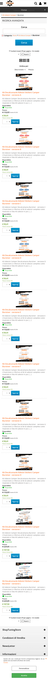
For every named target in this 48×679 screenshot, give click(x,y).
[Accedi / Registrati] (40, 3)
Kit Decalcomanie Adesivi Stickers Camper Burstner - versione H (20, 473)
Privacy (5, 662)
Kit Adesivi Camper (25, 35)
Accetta (24, 675)
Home (15, 35)
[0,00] (45, 3)
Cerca (24, 26)
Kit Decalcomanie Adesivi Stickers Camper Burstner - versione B (20, 148)
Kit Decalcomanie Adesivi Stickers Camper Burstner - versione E (20, 310)
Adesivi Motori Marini (24, 10)
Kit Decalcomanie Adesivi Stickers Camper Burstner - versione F (20, 365)
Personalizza (24, 668)
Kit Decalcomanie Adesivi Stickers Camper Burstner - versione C (20, 202)
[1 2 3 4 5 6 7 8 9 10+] (6, 122)
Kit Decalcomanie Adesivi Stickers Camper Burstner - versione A (20, 93)
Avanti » (26, 54)
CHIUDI (46, 658)
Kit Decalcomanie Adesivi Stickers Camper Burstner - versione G (20, 419)
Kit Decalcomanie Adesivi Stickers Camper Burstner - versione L (20, 582)
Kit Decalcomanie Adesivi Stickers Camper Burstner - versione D (20, 256)
